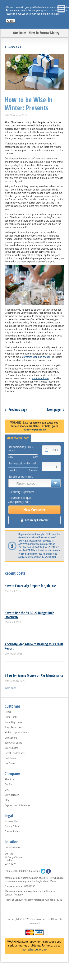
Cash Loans (10, 758)
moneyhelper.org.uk (34, 429)
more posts (10, 688)
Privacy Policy (12, 826)
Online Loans (11, 747)
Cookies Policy (28, 13)
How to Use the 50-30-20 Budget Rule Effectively (29, 614)
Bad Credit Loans (13, 742)
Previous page (17, 409)
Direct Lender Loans (15, 753)
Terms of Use (11, 821)
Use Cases (10, 763)
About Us (9, 779)
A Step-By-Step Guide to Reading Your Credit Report (34, 646)
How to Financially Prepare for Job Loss (30, 585)
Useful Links (11, 717)
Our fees (9, 784)
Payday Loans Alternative (17, 805)
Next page (54, 409)
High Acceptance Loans (17, 732)
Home (8, 711)
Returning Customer (36, 520)
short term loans (40, 378)
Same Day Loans (13, 722)
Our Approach (12, 794)
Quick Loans (11, 737)
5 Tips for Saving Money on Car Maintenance (34, 675)
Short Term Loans (13, 727)
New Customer (34, 509)
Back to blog (14, 47)
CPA (7, 789)
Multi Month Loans (18, 438)
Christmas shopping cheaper (36, 357)
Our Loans (19, 32)
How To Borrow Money (44, 32)
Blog (7, 800)
